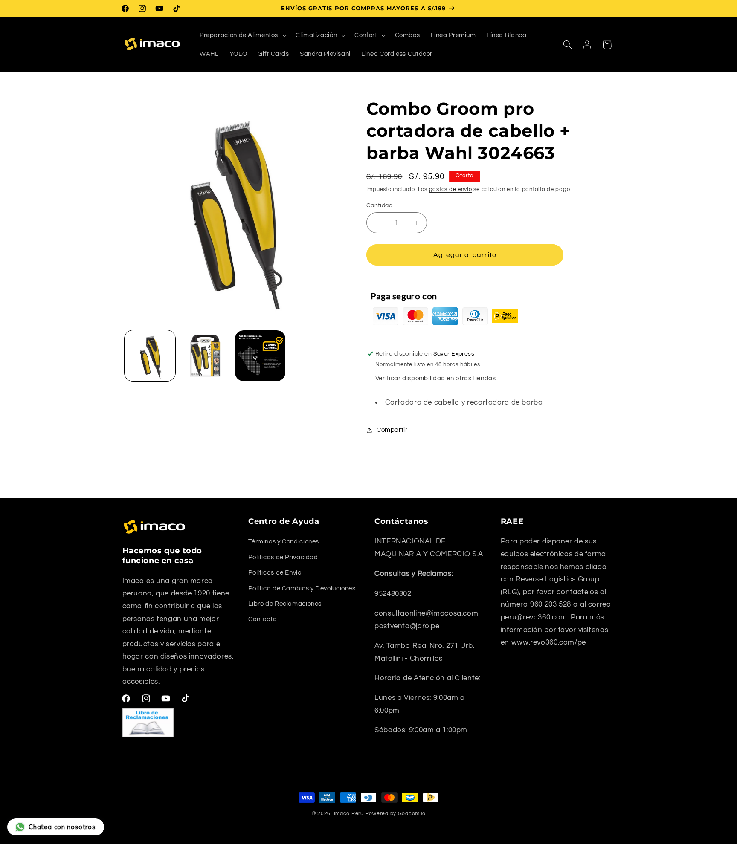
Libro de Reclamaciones (285, 604)
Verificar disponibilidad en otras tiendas (435, 379)
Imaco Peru (349, 813)
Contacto (262, 619)
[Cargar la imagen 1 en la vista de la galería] (150, 355)
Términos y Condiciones (283, 541)
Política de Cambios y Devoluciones (301, 588)
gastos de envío (450, 189)
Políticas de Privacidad (283, 557)
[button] (242, 35)
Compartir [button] (392, 430)
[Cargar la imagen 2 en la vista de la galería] (205, 355)
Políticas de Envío (274, 572)
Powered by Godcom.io (396, 813)
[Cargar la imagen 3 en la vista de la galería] (260, 355)
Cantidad (379, 205)
